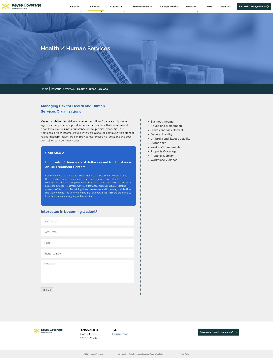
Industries (95, 6)
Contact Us (225, 6)
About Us (74, 6)
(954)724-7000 (120, 334)
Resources (191, 6)
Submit (47, 290)
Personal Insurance (142, 6)
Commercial (116, 6)
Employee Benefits (169, 6)
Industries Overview (63, 88)
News (209, 6)
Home (44, 88)
